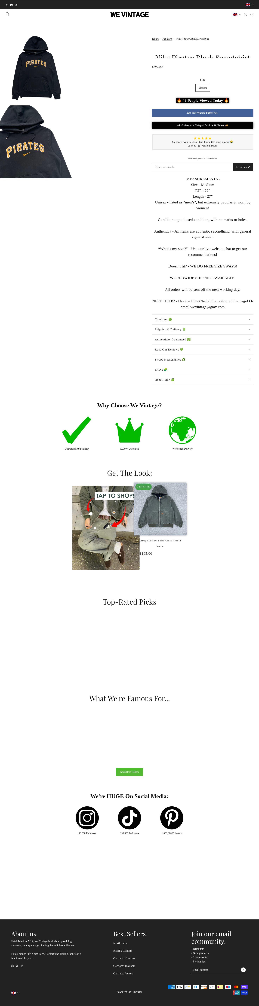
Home (155, 38)
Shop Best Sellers (129, 772)
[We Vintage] (129, 14)
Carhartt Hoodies (124, 958)
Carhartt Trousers (124, 965)
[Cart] (251, 14)
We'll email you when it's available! (202, 158)
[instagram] (7, 4)
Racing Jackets (122, 950)
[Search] (7, 14)
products (167, 38)
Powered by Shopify (129, 991)
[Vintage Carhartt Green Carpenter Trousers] (162, 572)
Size (202, 79)
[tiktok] (16, 4)
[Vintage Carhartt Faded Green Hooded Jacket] (159, 572)
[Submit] (243, 969)
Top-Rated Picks (129, 601)
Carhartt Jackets (123, 973)
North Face (120, 943)
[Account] (245, 14)
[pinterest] (11, 4)
